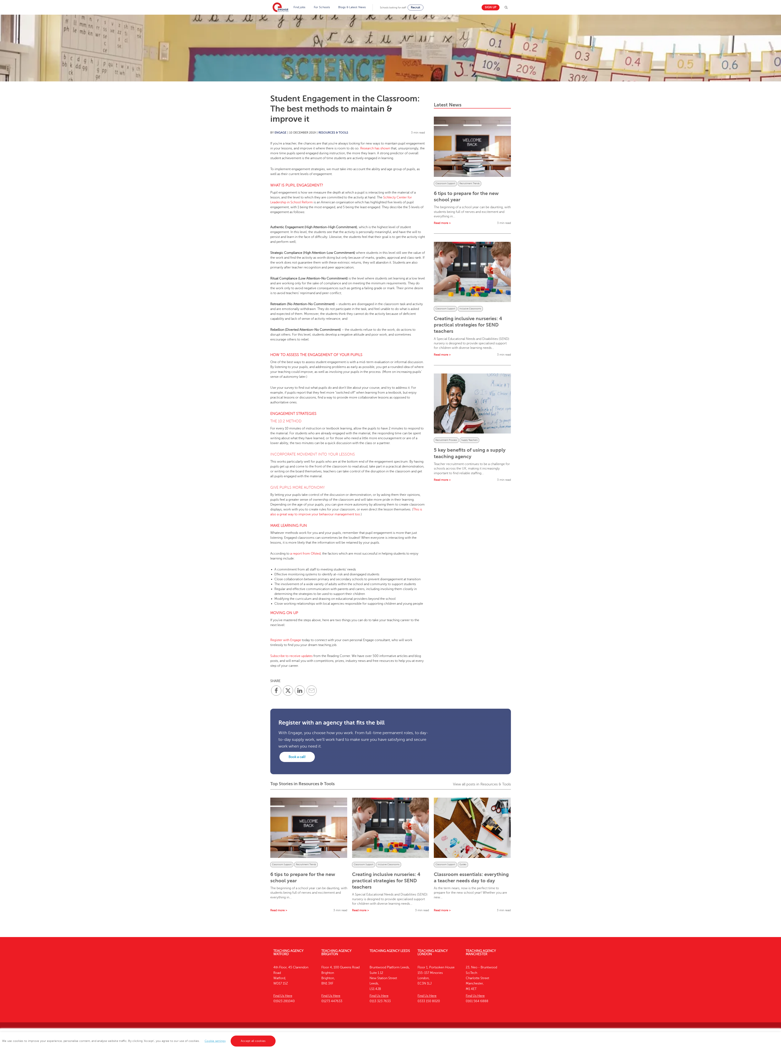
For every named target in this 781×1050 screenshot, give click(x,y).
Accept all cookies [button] (253, 1040)
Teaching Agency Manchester (481, 952)
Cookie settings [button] (215, 1040)
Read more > (442, 222)
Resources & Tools (333, 132)
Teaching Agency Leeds (390, 951)
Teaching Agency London (433, 952)
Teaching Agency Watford (288, 952)
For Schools (322, 7)
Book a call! (297, 757)
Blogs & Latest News (352, 7)
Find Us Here (282, 996)
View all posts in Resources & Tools (482, 784)
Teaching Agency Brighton (336, 952)
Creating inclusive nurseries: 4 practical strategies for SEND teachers (468, 325)
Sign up (490, 7)
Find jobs (299, 7)
